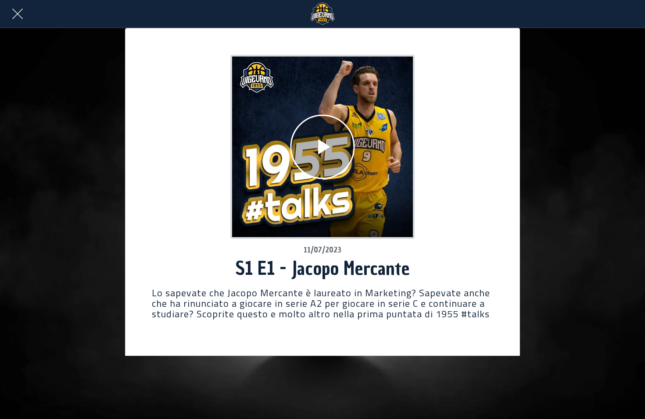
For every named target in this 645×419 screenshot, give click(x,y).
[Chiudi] (17, 14)
